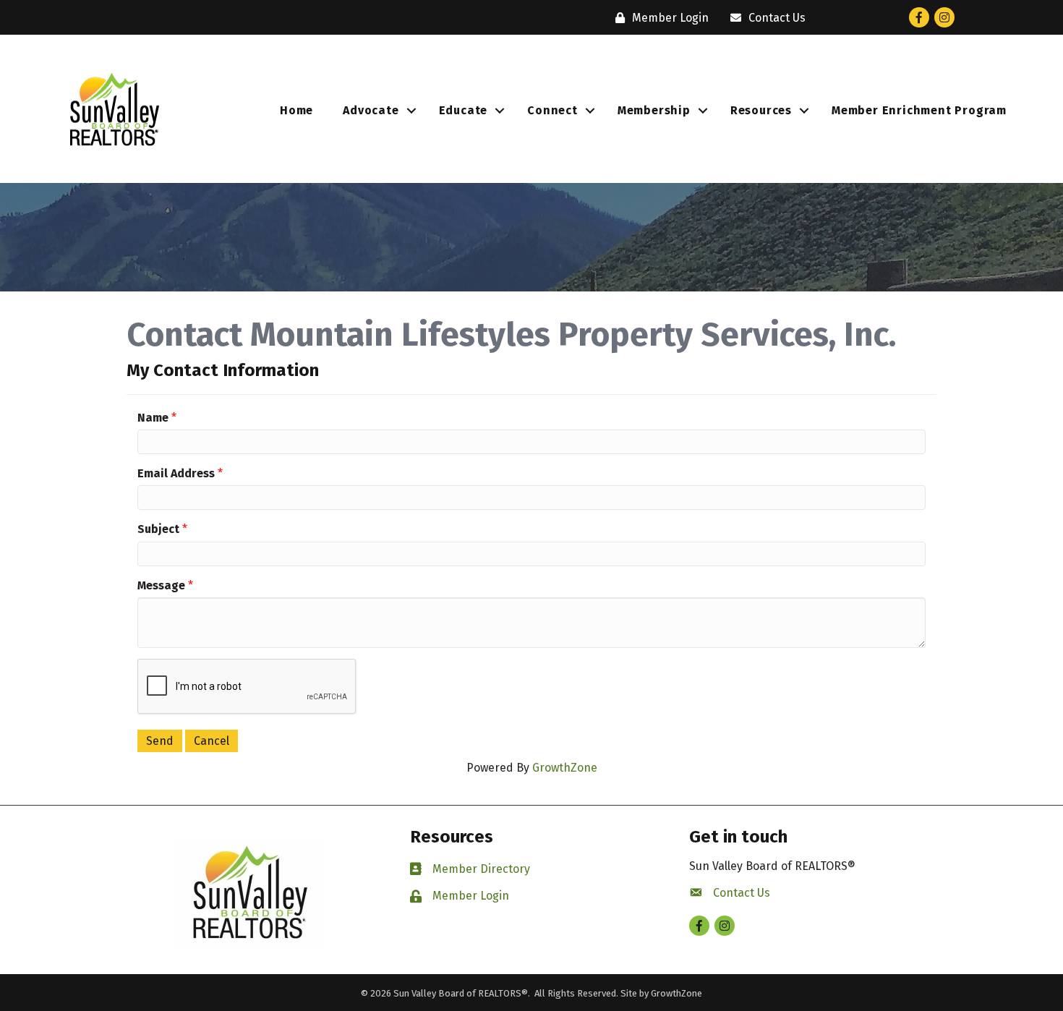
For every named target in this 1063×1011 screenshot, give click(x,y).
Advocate (370, 110)
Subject (158, 529)
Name (152, 418)
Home (296, 110)
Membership (654, 110)
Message (161, 585)
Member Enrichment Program (919, 110)
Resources (761, 110)
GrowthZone (564, 768)
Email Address (176, 473)
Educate (463, 110)
